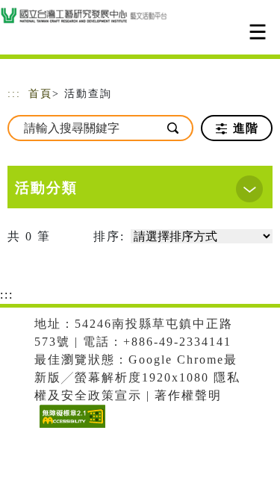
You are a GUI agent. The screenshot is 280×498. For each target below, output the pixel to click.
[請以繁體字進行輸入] (173, 128)
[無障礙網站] (70, 427)
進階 (243, 128)
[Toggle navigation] (258, 32)
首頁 (40, 93)
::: (14, 93)
